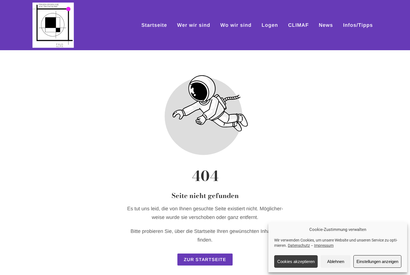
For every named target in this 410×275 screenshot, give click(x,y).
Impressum (324, 245)
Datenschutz (299, 245)
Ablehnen (335, 261)
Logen (270, 25)
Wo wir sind (236, 25)
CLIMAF (298, 25)
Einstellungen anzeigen (377, 261)
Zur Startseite (205, 259)
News (326, 25)
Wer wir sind (193, 25)
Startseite (154, 25)
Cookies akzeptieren (296, 261)
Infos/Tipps (358, 25)
